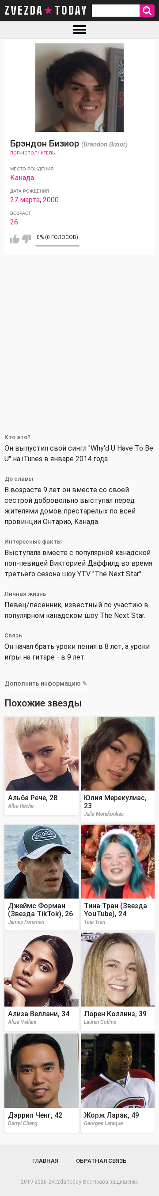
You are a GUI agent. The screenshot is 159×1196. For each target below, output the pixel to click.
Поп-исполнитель (32, 152)
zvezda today (45, 10)
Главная (45, 1160)
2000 (51, 200)
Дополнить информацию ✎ (45, 683)
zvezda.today (65, 1182)
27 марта (25, 200)
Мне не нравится (26, 239)
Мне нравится (14, 239)
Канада (22, 178)
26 (14, 222)
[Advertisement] (79, 338)
